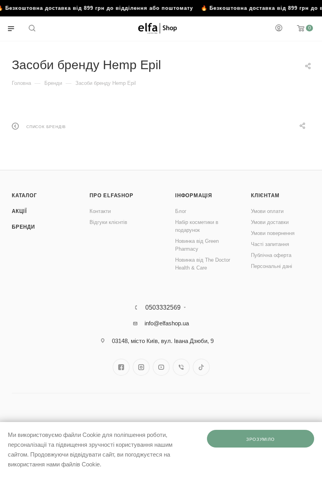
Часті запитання (270, 244)
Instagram (141, 367)
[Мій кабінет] (278, 29)
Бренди (23, 227)
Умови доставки (270, 222)
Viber (181, 367)
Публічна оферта (271, 255)
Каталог (24, 195)
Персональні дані (271, 266)
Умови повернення (273, 233)
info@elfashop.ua (167, 323)
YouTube (161, 367)
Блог (181, 211)
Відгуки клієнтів (108, 222)
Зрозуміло (260, 439)
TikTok (201, 367)
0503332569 (163, 308)
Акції (19, 211)
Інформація (193, 195)
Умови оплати (267, 211)
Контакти (100, 211)
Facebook (121, 367)
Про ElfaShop (112, 195)
